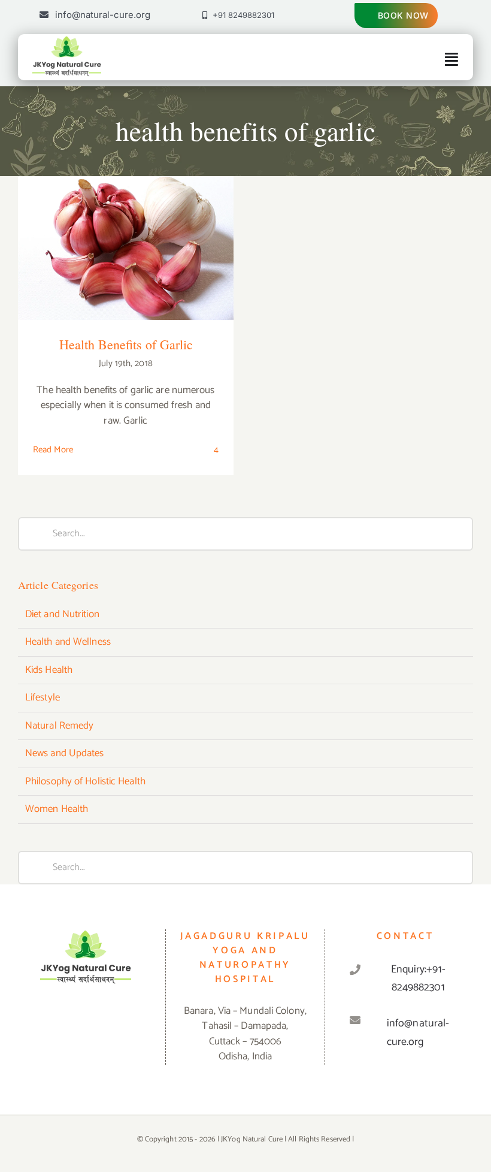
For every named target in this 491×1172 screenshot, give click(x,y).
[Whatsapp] (85, 1021)
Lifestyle (42, 698)
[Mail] (103, 1021)
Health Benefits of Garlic (126, 237)
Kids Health (48, 670)
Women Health (56, 809)
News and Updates (64, 754)
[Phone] (120, 1021)
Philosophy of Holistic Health (85, 782)
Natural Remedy (59, 726)
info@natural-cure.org (418, 1032)
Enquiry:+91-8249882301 (418, 978)
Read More (53, 449)
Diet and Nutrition (62, 615)
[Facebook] (50, 1021)
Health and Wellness (68, 642)
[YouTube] (68, 1021)
